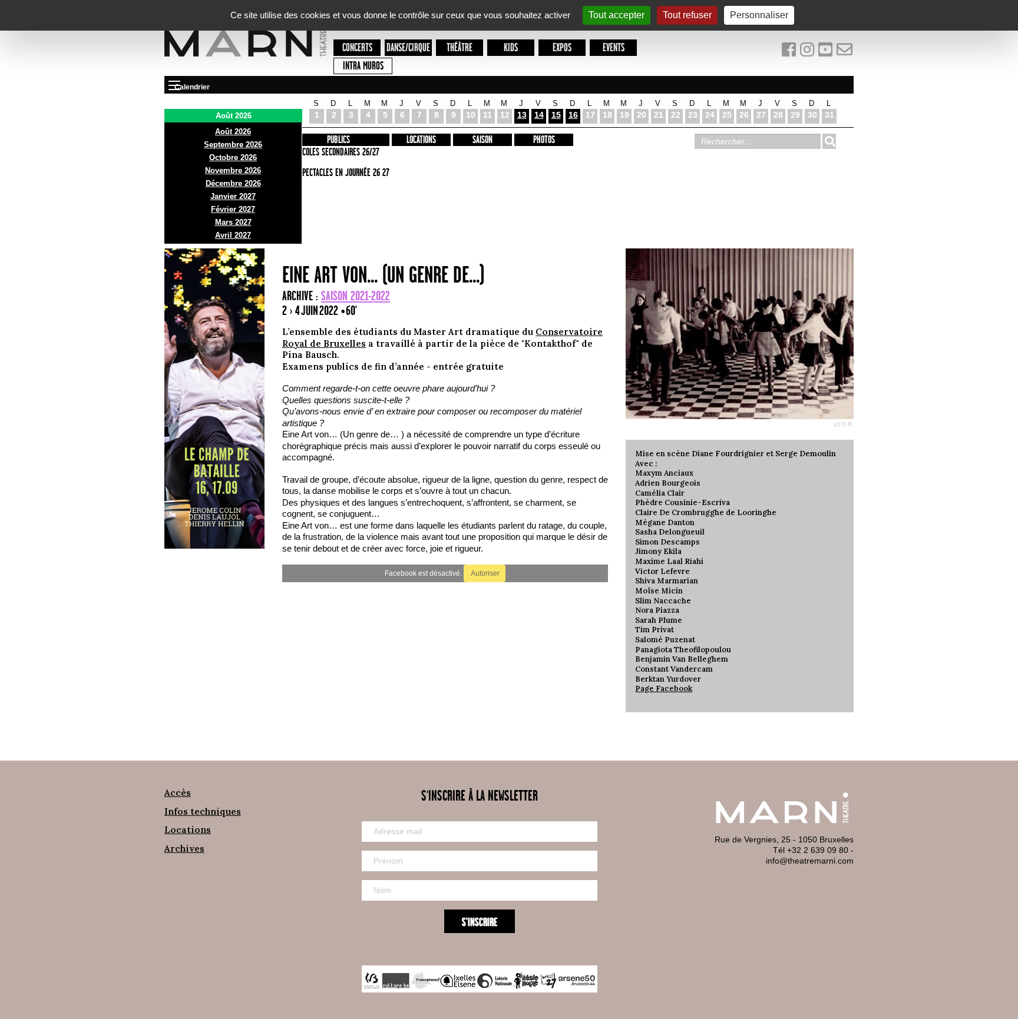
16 (573, 115)
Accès (177, 792)
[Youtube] (827, 52)
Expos (562, 48)
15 (556, 115)
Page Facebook (663, 688)
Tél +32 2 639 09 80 (810, 850)
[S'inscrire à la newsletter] (845, 52)
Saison (482, 140)
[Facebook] (790, 52)
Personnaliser (759, 15)
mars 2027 (233, 222)
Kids (511, 48)
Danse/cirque (408, 48)
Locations (421, 140)
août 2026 (233, 131)
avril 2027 (233, 235)
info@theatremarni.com (810, 860)
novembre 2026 (233, 170)
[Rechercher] (829, 141)
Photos (544, 140)
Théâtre (459, 48)
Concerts (357, 48)
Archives (184, 848)
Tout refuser (687, 15)
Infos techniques (202, 811)
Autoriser (485, 573)
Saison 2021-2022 (355, 296)
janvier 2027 (233, 196)
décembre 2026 (233, 183)
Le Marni (245, 58)
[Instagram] (808, 52)
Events (613, 48)
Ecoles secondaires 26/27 (339, 152)
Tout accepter (616, 15)
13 (522, 115)
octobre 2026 (233, 157)
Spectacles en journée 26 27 (344, 173)
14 (539, 115)
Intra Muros (363, 66)
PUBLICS (338, 140)
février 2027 (233, 209)
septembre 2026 (233, 144)
